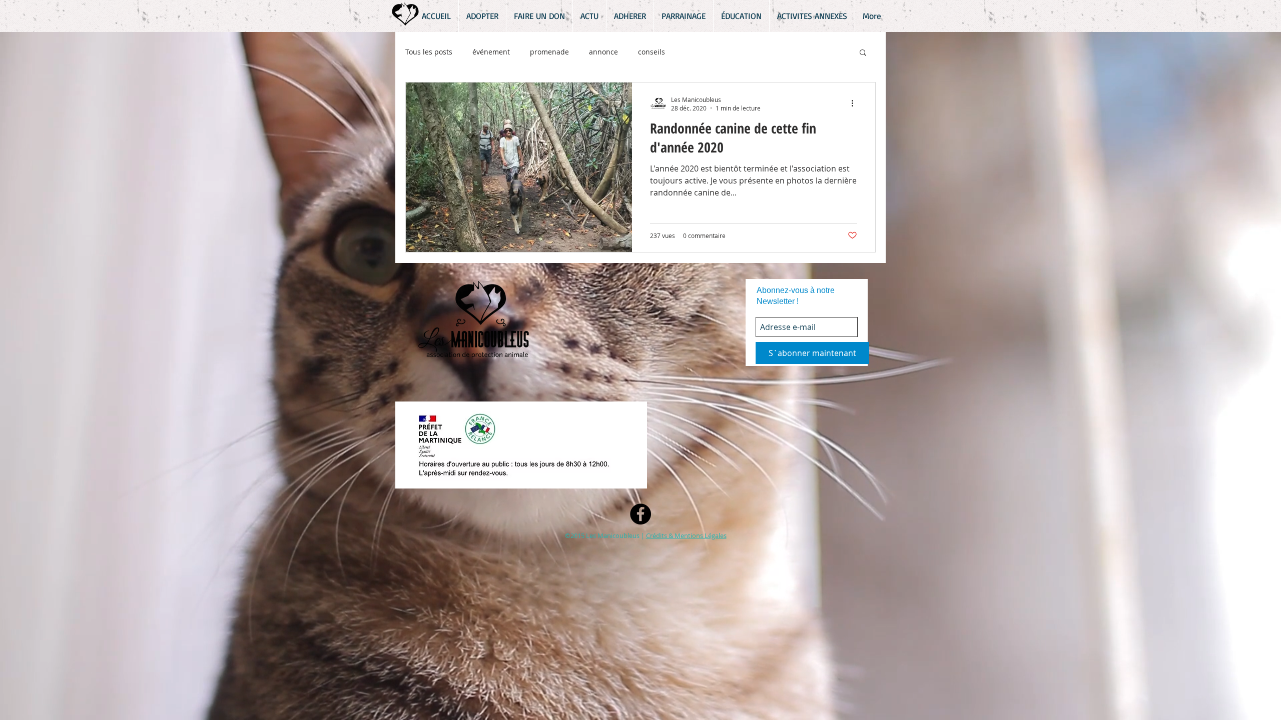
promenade (549, 51)
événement (491, 51)
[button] (863, 53)
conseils (651, 51)
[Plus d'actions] (856, 104)
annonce (603, 51)
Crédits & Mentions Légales (686, 535)
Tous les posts (428, 51)
